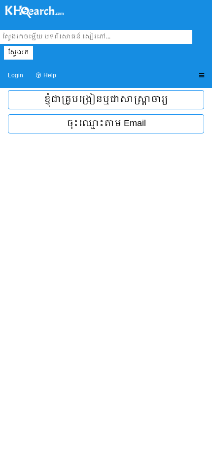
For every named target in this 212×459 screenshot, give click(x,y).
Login (15, 76)
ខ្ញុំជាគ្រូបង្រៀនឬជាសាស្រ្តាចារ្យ (106, 99)
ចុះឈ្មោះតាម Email (106, 123)
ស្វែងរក (18, 53)
